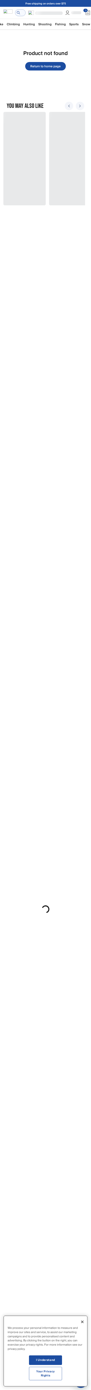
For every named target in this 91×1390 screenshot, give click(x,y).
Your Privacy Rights (45, 1373)
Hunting (29, 24)
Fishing (60, 24)
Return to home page (45, 66)
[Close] (82, 1322)
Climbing (13, 24)
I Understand (45, 1360)
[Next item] (80, 106)
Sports (74, 24)
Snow (86, 24)
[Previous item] (69, 106)
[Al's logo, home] (7, 12)
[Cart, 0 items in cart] (87, 12)
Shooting (45, 24)
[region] (45, 1351)
